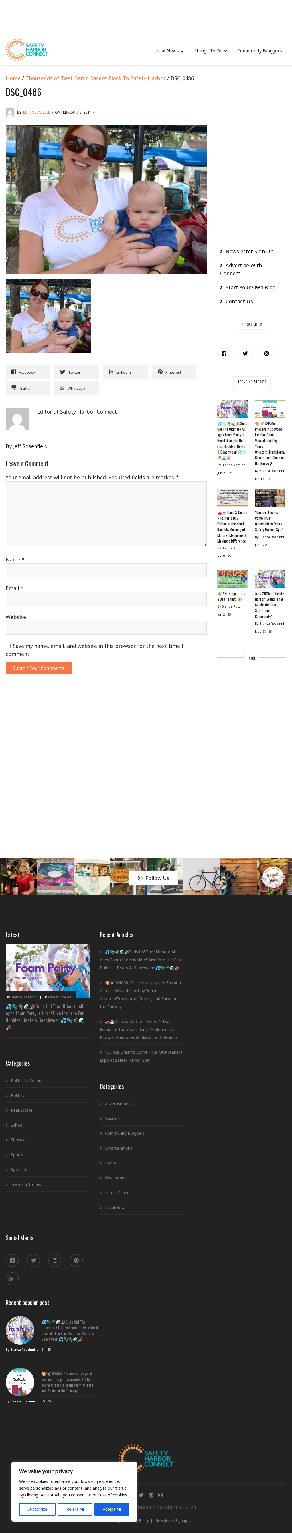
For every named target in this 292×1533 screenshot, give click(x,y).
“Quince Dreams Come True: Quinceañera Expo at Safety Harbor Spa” (269, 520)
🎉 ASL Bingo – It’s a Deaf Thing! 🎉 (231, 596)
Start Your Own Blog (251, 287)
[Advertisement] (146, 17)
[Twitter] (245, 353)
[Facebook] (223, 353)
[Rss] (12, 1278)
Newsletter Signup (171, 1520)
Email (14, 588)
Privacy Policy (137, 1520)
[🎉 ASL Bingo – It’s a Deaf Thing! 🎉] (232, 580)
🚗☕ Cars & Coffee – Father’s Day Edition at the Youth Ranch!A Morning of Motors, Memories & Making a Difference (232, 526)
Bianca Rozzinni (24, 997)
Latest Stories (60, 997)
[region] (74, 1492)
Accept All (112, 1509)
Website (16, 617)
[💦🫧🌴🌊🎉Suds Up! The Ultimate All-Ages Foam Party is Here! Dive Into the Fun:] (232, 410)
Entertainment (118, 1148)
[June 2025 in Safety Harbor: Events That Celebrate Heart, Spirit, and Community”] (270, 580)
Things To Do (208, 51)
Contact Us (239, 301)
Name (15, 559)
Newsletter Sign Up (250, 251)
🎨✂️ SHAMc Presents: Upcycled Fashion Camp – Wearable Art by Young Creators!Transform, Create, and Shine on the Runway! (270, 443)
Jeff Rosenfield (36, 112)
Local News (166, 51)
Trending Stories (26, 1184)
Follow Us (157, 878)
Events (111, 1163)
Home (13, 78)
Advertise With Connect (241, 269)
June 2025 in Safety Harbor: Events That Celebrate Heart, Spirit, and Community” (269, 604)
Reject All (75, 1509)
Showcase (20, 1139)
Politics (17, 1095)
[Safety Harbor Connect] (146, 1450)
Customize (37, 1509)
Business (113, 1118)
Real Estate (21, 1110)
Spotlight (19, 1169)
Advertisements (119, 1103)
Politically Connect (28, 1080)
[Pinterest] (76, 1260)
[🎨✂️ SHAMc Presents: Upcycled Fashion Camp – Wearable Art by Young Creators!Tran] (270, 410)
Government (116, 1177)
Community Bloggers (259, 51)
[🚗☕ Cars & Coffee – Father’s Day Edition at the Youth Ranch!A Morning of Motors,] (232, 499)
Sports (17, 1154)
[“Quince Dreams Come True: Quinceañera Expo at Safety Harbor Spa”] (270, 499)
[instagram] (266, 353)
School (17, 1125)
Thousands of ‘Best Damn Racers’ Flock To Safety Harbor (95, 78)
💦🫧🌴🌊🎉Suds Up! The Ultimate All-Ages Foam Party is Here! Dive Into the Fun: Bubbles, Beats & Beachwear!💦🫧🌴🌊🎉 (232, 440)
